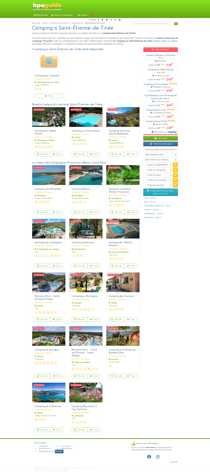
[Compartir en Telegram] (111, 20)
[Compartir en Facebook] (98, 20)
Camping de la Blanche (48, 406)
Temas (84, 15)
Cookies (59, 451)
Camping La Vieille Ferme (45, 132)
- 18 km (157, 206)
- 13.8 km (150, 198)
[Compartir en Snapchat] (107, 20)
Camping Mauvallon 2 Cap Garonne (84, 408)
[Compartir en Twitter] (102, 20)
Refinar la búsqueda (162, 144)
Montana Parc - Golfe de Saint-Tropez (47, 297)
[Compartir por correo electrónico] (115, 20)
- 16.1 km (150, 202)
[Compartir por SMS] (120, 20)
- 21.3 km (153, 213)
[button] (92, 15)
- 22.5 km (153, 217)
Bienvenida (42, 15)
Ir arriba (172, 462)
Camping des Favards (121, 295)
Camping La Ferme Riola (86, 130)
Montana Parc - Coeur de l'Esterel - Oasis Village (84, 352)
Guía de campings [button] (63, 15)
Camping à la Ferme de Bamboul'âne (122, 351)
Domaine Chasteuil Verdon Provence (120, 190)
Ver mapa (162, 138)
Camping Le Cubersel (47, 75)
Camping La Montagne (84, 295)
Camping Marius (81, 188)
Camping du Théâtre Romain (120, 244)
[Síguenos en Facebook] (149, 457)
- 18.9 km (151, 210)
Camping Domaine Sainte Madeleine (119, 132)
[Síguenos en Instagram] (158, 457)
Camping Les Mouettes (48, 188)
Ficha (50, 96)
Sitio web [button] (44, 154)
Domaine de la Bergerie (48, 242)
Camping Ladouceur (83, 242)
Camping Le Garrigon (47, 349)
